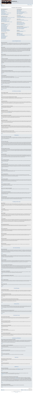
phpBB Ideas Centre (3, 373)
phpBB (9, 112)
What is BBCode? (3, 33)
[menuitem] (2, 4)
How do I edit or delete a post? (4, 24)
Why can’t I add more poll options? (4, 26)
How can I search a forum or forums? (20, 22)
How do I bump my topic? (3, 31)
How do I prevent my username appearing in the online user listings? (8, 17)
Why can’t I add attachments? (4, 28)
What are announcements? (4, 36)
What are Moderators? (19, 10)
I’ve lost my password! (3, 13)
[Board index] (6, 2)
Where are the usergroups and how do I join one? (21, 11)
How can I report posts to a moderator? (5, 29)
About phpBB (18, 369)
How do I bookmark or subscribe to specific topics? (22, 27)
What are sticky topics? (3, 37)
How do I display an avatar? (4, 20)
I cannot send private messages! (20, 16)
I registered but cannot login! (4, 11)
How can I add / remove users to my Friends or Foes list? (22, 20)
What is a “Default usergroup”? (20, 13)
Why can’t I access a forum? (4, 27)
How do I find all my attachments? (20, 31)
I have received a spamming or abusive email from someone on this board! (24, 17)
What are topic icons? (3, 38)
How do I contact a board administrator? (21, 35)
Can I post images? (3, 35)
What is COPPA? (3, 10)
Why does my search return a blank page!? (21, 23)
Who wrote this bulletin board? (20, 33)
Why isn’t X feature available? (20, 34)
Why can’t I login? (3, 12)
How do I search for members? (20, 24)
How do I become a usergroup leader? (20, 12)
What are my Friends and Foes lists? (20, 19)
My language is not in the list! (4, 19)
